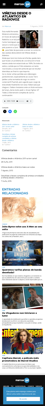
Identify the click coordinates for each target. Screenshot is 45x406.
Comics (4, 224)
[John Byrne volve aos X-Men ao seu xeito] (22, 209)
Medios (39, 386)
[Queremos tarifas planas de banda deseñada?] (22, 253)
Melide (6, 386)
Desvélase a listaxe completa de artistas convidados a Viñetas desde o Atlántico (9, 137)
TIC (12, 386)
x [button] (41, 388)
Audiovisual (20, 386)
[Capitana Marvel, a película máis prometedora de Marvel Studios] (22, 341)
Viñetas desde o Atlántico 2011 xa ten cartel (10, 125)
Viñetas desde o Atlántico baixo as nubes (31, 125)
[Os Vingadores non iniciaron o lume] (22, 296)
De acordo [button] (23, 399)
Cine (3, 267)
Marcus (8, 26)
